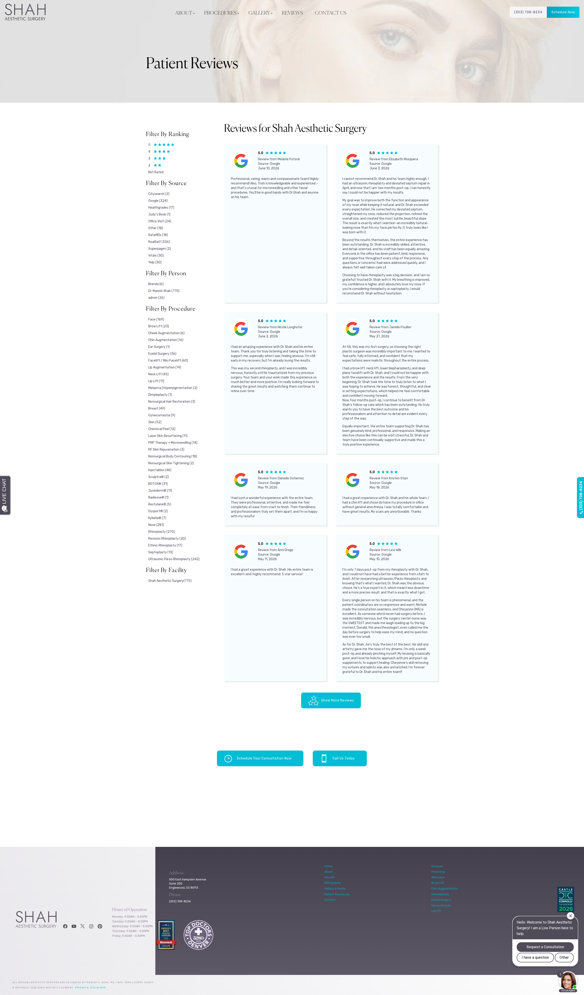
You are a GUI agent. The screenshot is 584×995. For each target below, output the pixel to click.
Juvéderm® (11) (160, 491)
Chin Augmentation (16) (165, 340)
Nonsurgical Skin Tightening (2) (171, 463)
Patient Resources (337, 894)
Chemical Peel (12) (161, 429)
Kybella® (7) (157, 518)
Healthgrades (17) (161, 208)
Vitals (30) (156, 255)
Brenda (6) (156, 284)
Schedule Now (563, 12)
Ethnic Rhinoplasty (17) (165, 545)
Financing (438, 871)
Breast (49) (156, 408)
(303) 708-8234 (528, 12)
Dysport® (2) (158, 511)
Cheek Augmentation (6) (166, 333)
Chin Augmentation (444, 888)
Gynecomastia (441, 905)
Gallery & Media (334, 888)
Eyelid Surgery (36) (162, 354)
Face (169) (156, 319)
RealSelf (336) (159, 242)
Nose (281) (156, 525)
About (183, 13)
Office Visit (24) (159, 221)
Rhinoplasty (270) (161, 532)
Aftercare (438, 877)
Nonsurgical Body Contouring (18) (172, 456)
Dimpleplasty (440, 894)
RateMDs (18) (158, 235)
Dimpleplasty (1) (160, 395)
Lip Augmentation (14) (164, 367)
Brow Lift (437, 883)
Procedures (220, 13)
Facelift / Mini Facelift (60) (168, 360)
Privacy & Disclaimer (90, 988)
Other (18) (155, 228)
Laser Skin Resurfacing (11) (168, 436)
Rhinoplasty (332, 883)
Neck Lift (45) (158, 374)
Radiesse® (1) (158, 497)
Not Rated (156, 172)
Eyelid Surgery (441, 899)
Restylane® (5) (159, 504)
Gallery (259, 13)
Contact (329, 899)
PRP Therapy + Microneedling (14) (172, 443)
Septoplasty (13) (160, 552)
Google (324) (158, 201)
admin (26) (156, 298)
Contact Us (330, 13)
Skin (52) (155, 422)
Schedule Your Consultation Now (264, 758)
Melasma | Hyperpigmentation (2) (172, 388)
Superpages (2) (159, 249)
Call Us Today (344, 758)
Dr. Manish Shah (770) (164, 291)
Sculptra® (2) (158, 477)
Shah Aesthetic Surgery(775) (170, 581)
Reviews (292, 13)
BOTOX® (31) (158, 484)
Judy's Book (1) (159, 214)
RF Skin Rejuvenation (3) (166, 450)
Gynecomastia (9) (161, 415)
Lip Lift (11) (156, 381)
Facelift (329, 877)
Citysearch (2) (158, 194)
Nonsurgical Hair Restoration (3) (171, 402)
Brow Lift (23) (158, 326)
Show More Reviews (337, 700)
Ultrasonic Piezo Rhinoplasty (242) (174, 559)
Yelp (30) (155, 262)
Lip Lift (436, 911)
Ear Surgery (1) (159, 347)
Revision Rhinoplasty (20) (167, 539)
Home (328, 866)
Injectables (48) (159, 470)
